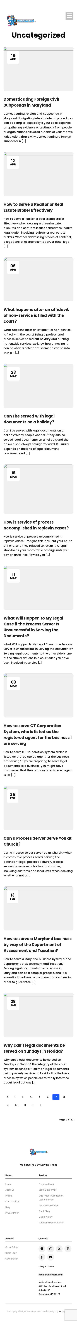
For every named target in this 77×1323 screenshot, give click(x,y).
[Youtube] (50, 1257)
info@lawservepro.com (50, 1274)
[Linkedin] (67, 1248)
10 (16, 1105)
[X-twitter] (59, 1248)
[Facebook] (41, 1248)
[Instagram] (50, 1248)
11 (25, 1105)
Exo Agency (64, 1311)
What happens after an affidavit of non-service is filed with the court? (36, 315)
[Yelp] (41, 1257)
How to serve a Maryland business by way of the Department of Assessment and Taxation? (38, 944)
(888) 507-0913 (46, 1266)
